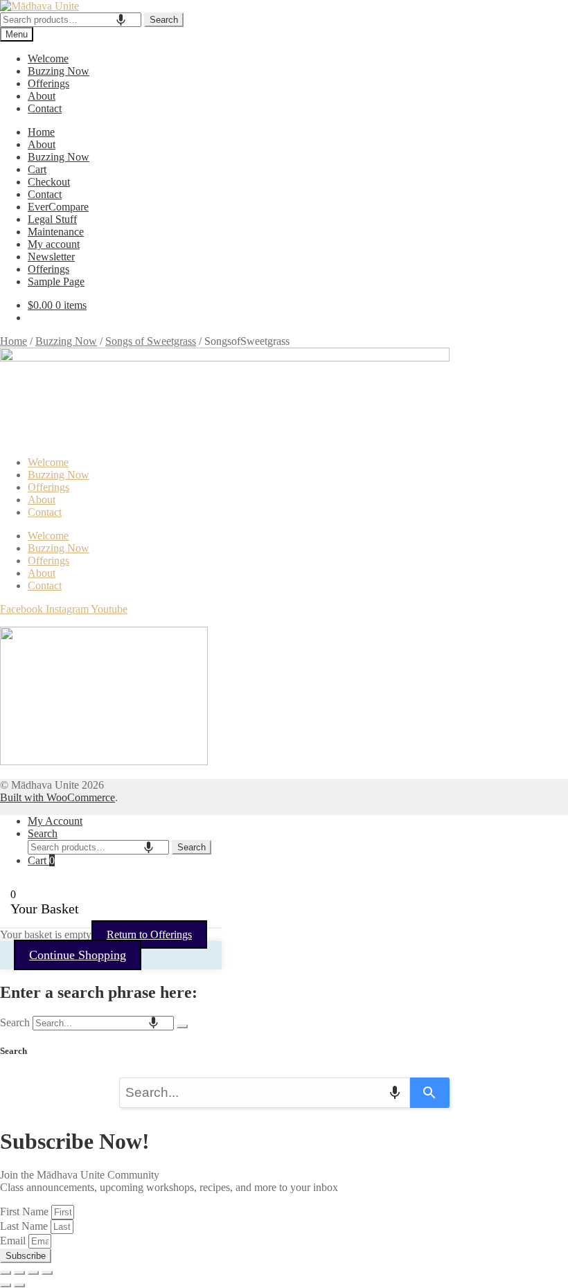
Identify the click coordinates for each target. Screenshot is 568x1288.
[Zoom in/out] (5, 1273)
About (41, 96)
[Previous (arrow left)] (5, 1285)
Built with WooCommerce (57, 797)
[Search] (182, 1026)
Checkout (49, 182)
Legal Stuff (52, 219)
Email (14, 1240)
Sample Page (56, 281)
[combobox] (70, 19)
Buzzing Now (58, 71)
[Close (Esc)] (47, 1273)
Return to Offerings (149, 934)
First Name (25, 1211)
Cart (37, 169)
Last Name (25, 1226)
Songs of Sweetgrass (150, 341)
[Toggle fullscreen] (19, 1273)
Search (164, 20)
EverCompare (58, 207)
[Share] (33, 1273)
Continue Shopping (77, 955)
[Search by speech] (121, 19)
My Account (55, 821)
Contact (45, 108)
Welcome (48, 58)
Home (41, 132)
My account (54, 244)
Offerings (48, 83)
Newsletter (51, 256)
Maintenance (56, 232)
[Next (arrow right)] (19, 1285)
